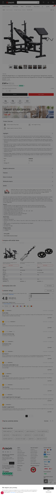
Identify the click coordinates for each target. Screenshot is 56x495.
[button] (2, 492)
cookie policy (12, 492)
